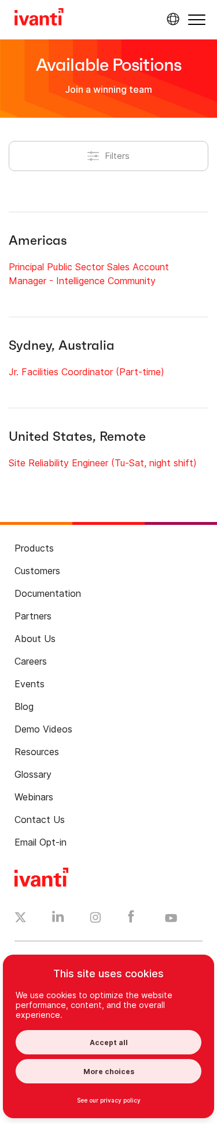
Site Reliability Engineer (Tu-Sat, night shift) (103, 463)
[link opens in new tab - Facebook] (131, 919)
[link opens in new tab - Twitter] (20, 918)
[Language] (171, 19)
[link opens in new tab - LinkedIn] (58, 919)
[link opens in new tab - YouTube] (171, 918)
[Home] (39, 18)
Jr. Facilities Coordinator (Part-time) (86, 372)
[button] (196, 19)
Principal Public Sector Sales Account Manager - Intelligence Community (89, 274)
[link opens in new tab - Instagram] (95, 919)
